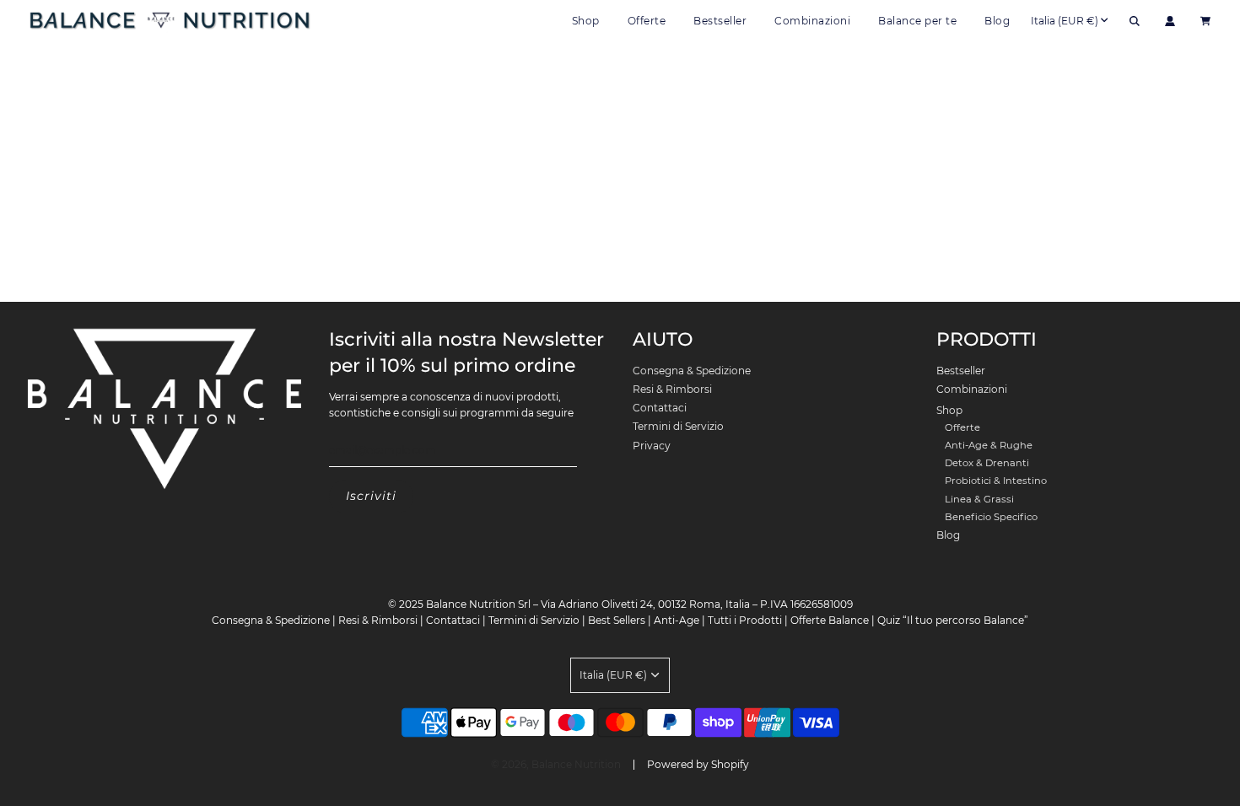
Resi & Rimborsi (672, 389)
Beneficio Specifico (991, 517)
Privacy (652, 445)
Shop (949, 410)
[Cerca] (1134, 21)
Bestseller (720, 20)
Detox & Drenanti (987, 463)
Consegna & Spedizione (692, 370)
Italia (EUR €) (1064, 20)
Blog (997, 20)
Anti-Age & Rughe (988, 445)
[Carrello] (1207, 21)
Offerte (647, 20)
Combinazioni (812, 20)
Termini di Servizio (678, 426)
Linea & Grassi (979, 499)
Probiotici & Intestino (996, 480)
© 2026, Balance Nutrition (556, 764)
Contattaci (660, 407)
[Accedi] (1170, 21)
